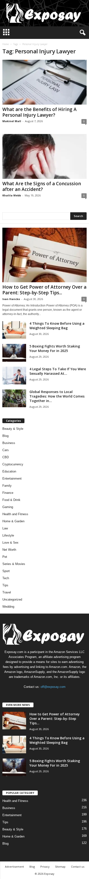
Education (9, 471)
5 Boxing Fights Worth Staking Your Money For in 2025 (54, 348)
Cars (5, 450)
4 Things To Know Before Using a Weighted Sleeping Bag (56, 325)
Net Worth (9, 549)
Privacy (45, 866)
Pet (4, 557)
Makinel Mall (11, 121)
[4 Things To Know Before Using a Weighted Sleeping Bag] (14, 330)
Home (5, 44)
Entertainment (12, 478)
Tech (5, 578)
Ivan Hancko (11, 299)
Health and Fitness (15, 514)
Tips (5, 585)
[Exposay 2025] (44, 13)
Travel (6, 592)
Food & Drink (11, 500)
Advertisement (14, 866)
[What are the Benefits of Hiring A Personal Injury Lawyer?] (44, 82)
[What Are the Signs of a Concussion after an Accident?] (44, 156)
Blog (5, 436)
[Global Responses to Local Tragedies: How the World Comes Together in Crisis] (14, 398)
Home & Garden (13, 521)
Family (7, 485)
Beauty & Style (12, 428)
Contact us (77, 866)
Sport (6, 571)
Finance (7, 493)
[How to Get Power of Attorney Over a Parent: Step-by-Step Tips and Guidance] (44, 255)
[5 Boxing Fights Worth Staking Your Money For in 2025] (14, 353)
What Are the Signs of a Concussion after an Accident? (41, 186)
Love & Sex (10, 542)
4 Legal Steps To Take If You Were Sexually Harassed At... (57, 371)
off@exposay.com (53, 687)
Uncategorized (12, 599)
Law (5, 528)
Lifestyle (8, 535)
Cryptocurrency (12, 464)
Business (8, 443)
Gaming (7, 507)
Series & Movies (13, 564)
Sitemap (60, 866)
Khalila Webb (11, 195)
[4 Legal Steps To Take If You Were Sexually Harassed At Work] (14, 375)
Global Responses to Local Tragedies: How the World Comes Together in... (56, 396)
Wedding (8, 606)
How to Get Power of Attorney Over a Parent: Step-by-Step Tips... (44, 290)
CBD (5, 457)
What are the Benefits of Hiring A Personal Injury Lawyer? (39, 112)
